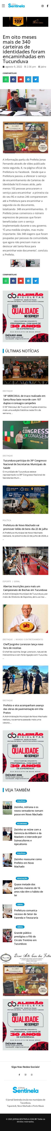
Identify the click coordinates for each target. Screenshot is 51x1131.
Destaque (8, 391)
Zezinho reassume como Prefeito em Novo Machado (28, 863)
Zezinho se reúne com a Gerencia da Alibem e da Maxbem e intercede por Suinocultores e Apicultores (28, 837)
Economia (22, 824)
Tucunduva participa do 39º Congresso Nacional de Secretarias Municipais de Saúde (24, 464)
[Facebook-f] (19, 1074)
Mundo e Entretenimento (29, 639)
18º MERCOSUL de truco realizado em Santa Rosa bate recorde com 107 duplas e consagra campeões (24, 399)
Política (7, 520)
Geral (17, 581)
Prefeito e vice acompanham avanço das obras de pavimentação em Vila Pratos (23, 709)
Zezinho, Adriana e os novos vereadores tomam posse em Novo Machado (28, 810)
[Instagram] (25, 1074)
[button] (6, 79)
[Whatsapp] (31, 1074)
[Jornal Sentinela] (16, 5)
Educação (22, 878)
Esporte (7, 581)
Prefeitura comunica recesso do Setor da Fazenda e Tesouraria (26, 914)
